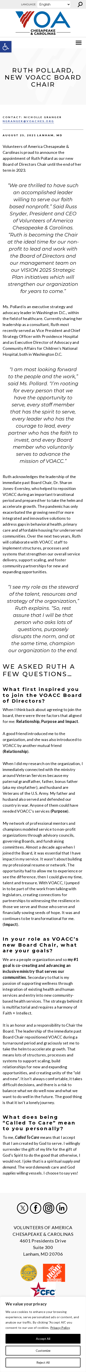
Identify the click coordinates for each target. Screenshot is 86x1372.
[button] (5, 46)
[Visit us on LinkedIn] (61, 1208)
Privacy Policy (60, 1327)
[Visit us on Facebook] (35, 1208)
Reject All (43, 1362)
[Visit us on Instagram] (48, 1208)
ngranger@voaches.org (28, 121)
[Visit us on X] (22, 1208)
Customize (43, 1350)
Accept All (43, 1338)
